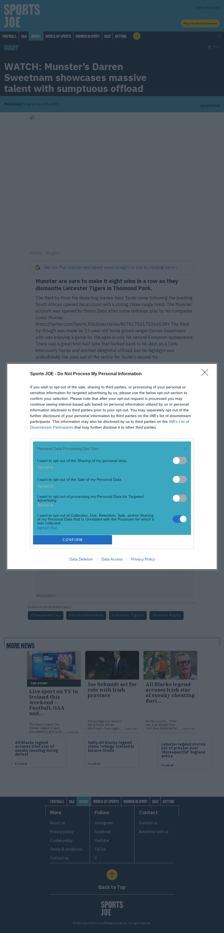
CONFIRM (73, 540)
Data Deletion (81, 559)
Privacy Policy (143, 559)
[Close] (206, 374)
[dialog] (112, 466)
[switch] (180, 460)
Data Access (112, 559)
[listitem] (112, 448)
